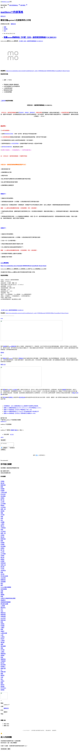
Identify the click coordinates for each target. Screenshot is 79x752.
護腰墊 (2, 594)
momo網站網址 (5, 263)
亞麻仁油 (3, 565)
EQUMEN (3, 688)
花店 (2, 611)
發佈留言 (3, 449)
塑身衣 (2, 352)
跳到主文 (3, 16)
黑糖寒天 (3, 600)
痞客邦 (13, 430)
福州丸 (2, 526)
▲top (2, 437)
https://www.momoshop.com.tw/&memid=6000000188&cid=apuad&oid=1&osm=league (23, 265)
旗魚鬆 (64, 389)
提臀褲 (2, 689)
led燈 (2, 635)
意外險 (2, 574)
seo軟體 (3, 605)
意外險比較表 (4, 576)
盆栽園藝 (3, 581)
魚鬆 (2, 364)
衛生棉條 (3, 664)
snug (2, 318)
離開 (9, 749)
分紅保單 (3, 578)
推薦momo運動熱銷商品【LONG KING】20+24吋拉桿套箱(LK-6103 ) (22, 407)
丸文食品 (14, 389)
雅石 (2, 583)
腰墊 (2, 592)
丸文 (4, 364)
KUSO (12, 434)
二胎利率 (3, 100)
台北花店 (3, 618)
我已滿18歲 (3, 749)
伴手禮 (2, 514)
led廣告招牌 (4, 633)
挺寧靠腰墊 (4, 589)
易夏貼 (2, 498)
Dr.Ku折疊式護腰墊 (6, 587)
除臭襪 (4, 346)
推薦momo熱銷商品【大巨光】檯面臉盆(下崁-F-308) (18, 409)
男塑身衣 (21, 358)
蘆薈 (2, 673)
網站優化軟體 (4, 604)
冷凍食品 (3, 527)
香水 (2, 679)
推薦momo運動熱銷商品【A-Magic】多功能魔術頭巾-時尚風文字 (21, 411)
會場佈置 (3, 616)
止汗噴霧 (3, 503)
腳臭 (2, 487)
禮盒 (74, 392)
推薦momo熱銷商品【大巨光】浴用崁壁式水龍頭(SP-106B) (19, 413)
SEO (2, 609)
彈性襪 (2, 642)
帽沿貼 (2, 483)
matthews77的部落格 (12, 12)
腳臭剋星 (13, 346)
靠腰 (2, 591)
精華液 (2, 675)
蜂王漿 (2, 566)
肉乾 (2, 518)
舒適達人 (11, 397)
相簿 (5, 27)
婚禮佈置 (3, 614)
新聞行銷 (3, 671)
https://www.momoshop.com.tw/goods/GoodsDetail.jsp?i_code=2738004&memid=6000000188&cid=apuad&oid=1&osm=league (38, 70)
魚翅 (2, 529)
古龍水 (2, 681)
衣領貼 (2, 481)
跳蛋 (2, 657)
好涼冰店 (3, 494)
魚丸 (2, 520)
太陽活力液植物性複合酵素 (8, 598)
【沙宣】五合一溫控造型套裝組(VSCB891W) (31, 41)
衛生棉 (4, 397)
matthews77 (3, 421)
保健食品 (3, 563)
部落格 (5, 29)
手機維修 (3, 661)
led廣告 (3, 637)
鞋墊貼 (2, 505)
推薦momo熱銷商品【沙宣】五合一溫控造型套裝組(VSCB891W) (30, 37)
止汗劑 (2, 501)
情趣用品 (3, 653)
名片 (5, 30)
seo (1, 670)
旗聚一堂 (3, 509)
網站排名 (3, 607)
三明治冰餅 (4, 492)
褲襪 (2, 644)
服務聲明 (54, 730)
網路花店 (3, 612)
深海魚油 (3, 570)
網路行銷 (3, 668)
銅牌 (2, 629)
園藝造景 (3, 579)
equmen (11, 358)
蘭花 (2, 585)
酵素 (2, 572)
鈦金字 (2, 638)
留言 (16, 430)
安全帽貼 (3, 496)
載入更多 (3, 440)
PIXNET (28, 730)
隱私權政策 (48, 730)
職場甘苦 (13, 24)
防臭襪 (2, 490)
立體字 (2, 627)
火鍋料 (2, 524)
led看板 (3, 640)
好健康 (2, 561)
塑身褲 (2, 686)
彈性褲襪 (3, 646)
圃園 (2, 683)
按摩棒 (2, 655)
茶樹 (2, 677)
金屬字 (2, 631)
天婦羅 (2, 522)
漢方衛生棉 (22, 397)
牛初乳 (2, 568)
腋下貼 (2, 500)
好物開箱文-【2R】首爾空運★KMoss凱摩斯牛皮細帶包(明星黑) (21, 406)
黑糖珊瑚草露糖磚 (5, 602)
